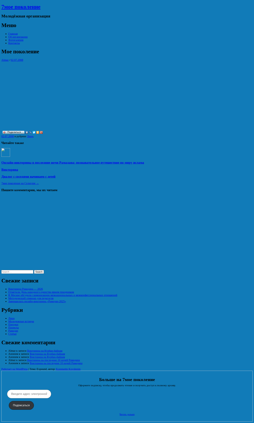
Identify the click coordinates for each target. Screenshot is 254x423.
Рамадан (13, 330)
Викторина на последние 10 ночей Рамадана (53, 360)
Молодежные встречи (21, 321)
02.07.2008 (17, 60)
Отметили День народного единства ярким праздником (41, 292)
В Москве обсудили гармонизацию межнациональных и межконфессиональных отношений (62, 295)
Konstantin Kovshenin (68, 369)
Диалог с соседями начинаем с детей (28, 176)
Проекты (13, 327)
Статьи (12, 333)
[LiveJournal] (30, 132)
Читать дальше (127, 414)
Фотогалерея (15, 40)
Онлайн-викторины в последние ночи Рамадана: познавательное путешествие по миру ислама (72, 162)
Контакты (14, 43)
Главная (13, 33)
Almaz (5, 60)
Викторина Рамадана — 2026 (25, 288)
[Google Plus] (41, 132)
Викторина (9, 169)
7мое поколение (20, 7)
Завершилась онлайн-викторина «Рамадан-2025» (37, 301)
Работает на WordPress (14, 369)
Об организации (18, 36)
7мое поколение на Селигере (20, 183)
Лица (30, 136)
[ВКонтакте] (27, 132)
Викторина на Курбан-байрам (44, 350)
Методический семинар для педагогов (31, 298)
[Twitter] (34, 132)
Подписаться (21, 405)
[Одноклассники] (38, 132)
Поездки (13, 324)
